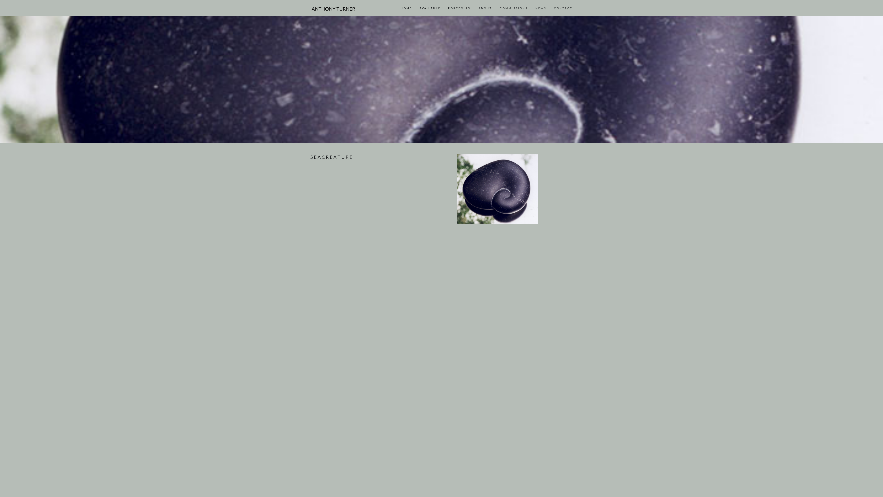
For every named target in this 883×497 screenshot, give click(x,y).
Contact (563, 8)
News (541, 8)
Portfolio (459, 8)
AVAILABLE (430, 8)
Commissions (514, 8)
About (485, 8)
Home (406, 8)
